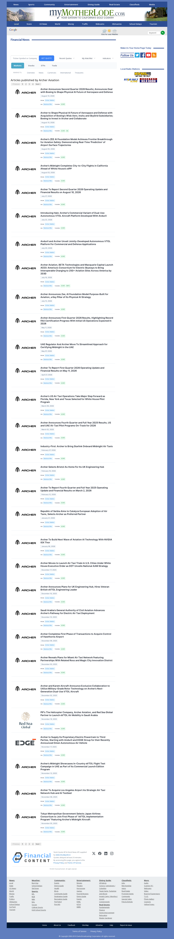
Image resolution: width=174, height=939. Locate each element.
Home (44, 925)
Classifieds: (127, 880)
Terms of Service (79, 931)
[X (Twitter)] (93, 857)
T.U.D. (146, 896)
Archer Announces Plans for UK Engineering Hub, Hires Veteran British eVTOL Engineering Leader (75, 588)
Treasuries (79, 72)
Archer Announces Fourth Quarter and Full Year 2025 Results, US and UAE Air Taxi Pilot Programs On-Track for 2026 (76, 424)
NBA (33, 899)
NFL (33, 894)
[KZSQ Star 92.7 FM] (130, 79)
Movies (79, 883)
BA (67, 131)
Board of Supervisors (152, 894)
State (29, 24)
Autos (124, 888)
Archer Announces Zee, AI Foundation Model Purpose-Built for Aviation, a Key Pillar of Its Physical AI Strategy (74, 295)
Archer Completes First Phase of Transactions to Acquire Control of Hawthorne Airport (76, 635)
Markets (18, 65)
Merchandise (126, 886)
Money (71, 24)
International (65, 72)
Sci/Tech (12, 907)
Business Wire (48, 104)
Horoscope (81, 888)
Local (16, 24)
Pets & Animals (127, 902)
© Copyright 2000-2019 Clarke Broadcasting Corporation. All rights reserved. (87, 936)
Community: (59, 880)
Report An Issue (126, 925)
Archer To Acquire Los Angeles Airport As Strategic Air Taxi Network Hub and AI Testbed (73, 791)
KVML (79, 902)
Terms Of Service (74, 863)
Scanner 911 (148, 886)
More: (146, 880)
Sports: (35, 891)
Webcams (100, 24)
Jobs (123, 883)
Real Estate (114, 4)
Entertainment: (84, 880)
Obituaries (117, 24)
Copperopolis (104, 902)
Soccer (34, 905)
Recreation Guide (60, 899)
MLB (33, 897)
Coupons (147, 902)
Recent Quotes (65, 58)
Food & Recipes (82, 894)
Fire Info (57, 904)
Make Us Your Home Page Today (136, 48)
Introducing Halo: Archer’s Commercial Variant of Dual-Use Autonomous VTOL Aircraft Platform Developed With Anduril (74, 214)
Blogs (56, 891)
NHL (33, 902)
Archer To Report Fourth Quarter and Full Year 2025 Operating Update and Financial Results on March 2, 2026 (74, 489)
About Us (57, 925)
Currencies (52, 72)
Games (79, 891)
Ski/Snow (35, 888)
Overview (31, 72)
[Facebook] (99, 857)
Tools (54, 65)
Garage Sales (127, 899)
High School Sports (39, 910)
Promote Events (127, 894)
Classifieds (134, 4)
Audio (146, 883)
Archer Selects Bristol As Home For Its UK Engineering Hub (72, 467)
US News (43, 24)
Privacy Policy (58, 863)
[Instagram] (111, 857)
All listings (102, 883)
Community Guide (60, 894)
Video (146, 891)
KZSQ (79, 904)
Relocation (103, 915)
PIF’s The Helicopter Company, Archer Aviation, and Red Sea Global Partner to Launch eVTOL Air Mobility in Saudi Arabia (77, 714)
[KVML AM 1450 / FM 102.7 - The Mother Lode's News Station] (143, 73)
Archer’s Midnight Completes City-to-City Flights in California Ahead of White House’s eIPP (74, 167)
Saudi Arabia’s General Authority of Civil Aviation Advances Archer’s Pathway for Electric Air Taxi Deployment (73, 612)
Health (56, 888)
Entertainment (71, 4)
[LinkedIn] (105, 857)
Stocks (31, 65)
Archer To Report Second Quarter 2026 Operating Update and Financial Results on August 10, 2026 (74, 191)
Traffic (85, 24)
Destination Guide (61, 896)
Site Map (85, 925)
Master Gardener (105, 918)
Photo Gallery (149, 899)
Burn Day (35, 883)
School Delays (135, 24)
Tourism (153, 24)
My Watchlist (87, 58)
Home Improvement (106, 913)
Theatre (80, 886)
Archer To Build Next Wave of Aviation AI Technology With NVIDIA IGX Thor (76, 541)
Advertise (99, 925)
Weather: (36, 880)
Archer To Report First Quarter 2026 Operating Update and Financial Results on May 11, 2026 (72, 369)
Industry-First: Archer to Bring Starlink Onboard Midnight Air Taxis (77, 446)
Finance (102, 910)
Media (152, 4)
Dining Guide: (105, 880)
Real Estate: (104, 905)
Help (111, 925)
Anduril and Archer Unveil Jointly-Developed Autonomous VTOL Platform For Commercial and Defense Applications (75, 242)
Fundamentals (104, 907)
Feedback (71, 925)
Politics (12, 899)
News (16, 4)
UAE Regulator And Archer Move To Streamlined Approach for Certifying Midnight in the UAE (74, 346)
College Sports (37, 907)
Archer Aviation (49, 100)
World (57, 24)
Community (49, 4)
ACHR (63, 104)
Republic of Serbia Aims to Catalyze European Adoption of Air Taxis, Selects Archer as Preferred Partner (74, 512)
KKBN (79, 907)
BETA (68, 285)
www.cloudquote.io (63, 855)
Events (56, 883)
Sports (31, 4)
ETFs (43, 65)
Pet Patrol (58, 902)
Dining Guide (94, 4)
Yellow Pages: (149, 904)
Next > (38, 84)
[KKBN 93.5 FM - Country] (148, 79)
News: (12, 880)
